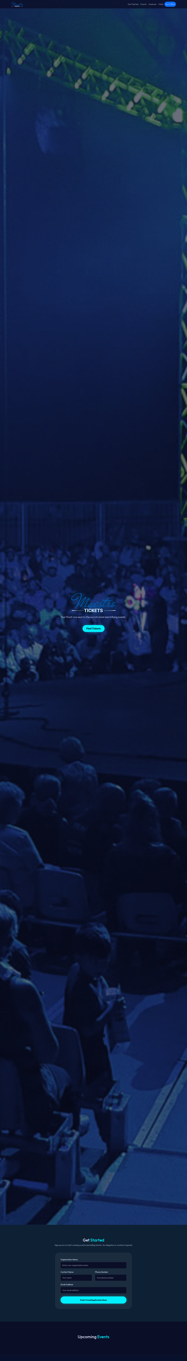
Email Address (67, 1284)
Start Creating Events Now (93, 1300)
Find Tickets (93, 628)
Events (143, 4)
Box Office (170, 4)
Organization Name (69, 1259)
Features (152, 4)
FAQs (161, 4)
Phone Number (101, 1272)
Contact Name (67, 1272)
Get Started (133, 4)
